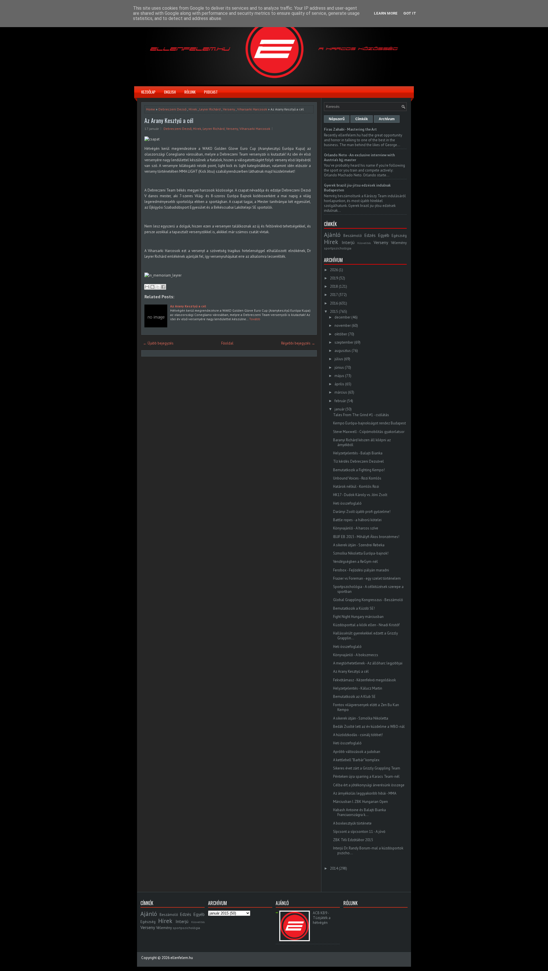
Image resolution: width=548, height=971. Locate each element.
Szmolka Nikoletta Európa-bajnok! (360, 553)
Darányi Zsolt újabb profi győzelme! (361, 511)
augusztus (343, 350)
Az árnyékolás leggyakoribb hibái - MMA (364, 793)
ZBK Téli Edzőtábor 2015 (353, 839)
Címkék (361, 119)
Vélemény (399, 242)
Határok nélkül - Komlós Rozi (356, 486)
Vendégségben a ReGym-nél (355, 561)
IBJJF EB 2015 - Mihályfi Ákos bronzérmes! (366, 536)
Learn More (386, 13)
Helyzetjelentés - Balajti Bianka (357, 453)
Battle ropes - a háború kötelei (357, 519)
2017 (334, 294)
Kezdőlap (148, 92)
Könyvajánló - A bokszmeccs (355, 654)
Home (150, 109)
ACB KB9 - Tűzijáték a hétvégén (322, 917)
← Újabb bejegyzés (158, 343)
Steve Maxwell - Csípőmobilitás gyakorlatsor (368, 431)
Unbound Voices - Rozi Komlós (357, 478)
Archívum (387, 119)
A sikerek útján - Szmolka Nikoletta (360, 718)
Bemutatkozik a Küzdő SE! (354, 608)
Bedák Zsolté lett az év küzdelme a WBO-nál (369, 726)
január (339, 409)
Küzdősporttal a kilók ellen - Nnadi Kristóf (366, 625)
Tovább (254, 319)
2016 (334, 303)
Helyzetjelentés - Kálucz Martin (357, 688)
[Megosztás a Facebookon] (163, 287)
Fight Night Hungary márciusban (358, 616)
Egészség (399, 235)
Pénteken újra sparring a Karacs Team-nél (366, 776)
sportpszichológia (337, 248)
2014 (334, 868)
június (339, 367)
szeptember (344, 342)
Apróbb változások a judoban (356, 751)
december (342, 317)
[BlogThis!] (152, 287)
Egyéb (383, 235)
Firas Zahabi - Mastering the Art (350, 129)
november (343, 325)
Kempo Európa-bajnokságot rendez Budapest (369, 423)
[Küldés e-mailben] (147, 287)
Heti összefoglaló (347, 503)
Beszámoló (352, 235)
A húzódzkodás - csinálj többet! (358, 734)
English (170, 92)
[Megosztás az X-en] (158, 287)
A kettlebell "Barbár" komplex (356, 760)
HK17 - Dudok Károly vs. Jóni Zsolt (360, 494)
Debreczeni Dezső (172, 109)
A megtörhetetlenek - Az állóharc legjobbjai (367, 663)
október (341, 334)
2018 (334, 286)
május (339, 375)
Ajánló (332, 235)
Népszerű (336, 119)
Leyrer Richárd (210, 109)
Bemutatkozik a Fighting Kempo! (359, 470)
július (339, 358)
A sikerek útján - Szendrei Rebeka (358, 545)
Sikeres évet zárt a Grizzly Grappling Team (366, 768)
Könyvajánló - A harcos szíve (355, 528)
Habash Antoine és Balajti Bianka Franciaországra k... (359, 812)
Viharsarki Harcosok (252, 109)
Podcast (211, 92)
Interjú (348, 242)
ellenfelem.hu (181, 957)
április (339, 384)
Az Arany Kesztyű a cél (168, 120)
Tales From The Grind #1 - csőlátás (361, 414)
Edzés (370, 235)
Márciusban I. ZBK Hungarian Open (360, 801)
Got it (409, 13)
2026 (334, 269)
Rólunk (190, 92)
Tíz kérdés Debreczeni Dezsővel (358, 461)
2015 (334, 311)
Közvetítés (364, 243)
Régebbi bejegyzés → (298, 343)
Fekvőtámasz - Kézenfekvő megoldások (364, 680)
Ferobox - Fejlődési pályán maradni (361, 570)
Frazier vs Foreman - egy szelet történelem (367, 578)
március (341, 392)
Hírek (193, 109)
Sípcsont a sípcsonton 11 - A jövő (359, 831)
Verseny (229, 109)
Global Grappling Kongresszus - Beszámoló (368, 599)
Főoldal (227, 343)
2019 (334, 278)
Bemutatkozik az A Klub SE (354, 696)
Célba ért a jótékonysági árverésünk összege (368, 785)
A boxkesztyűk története (352, 823)
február (340, 400)
